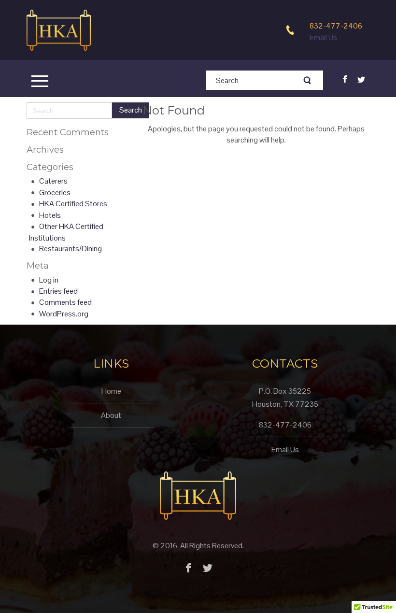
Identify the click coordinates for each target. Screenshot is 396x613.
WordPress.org (63, 314)
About (111, 415)
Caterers (53, 181)
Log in (48, 280)
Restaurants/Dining (70, 248)
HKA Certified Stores (73, 204)
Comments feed (65, 302)
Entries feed (58, 291)
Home (111, 391)
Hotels (50, 215)
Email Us (323, 37)
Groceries (55, 192)
